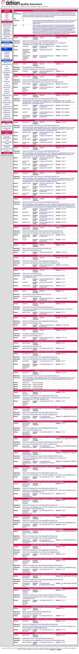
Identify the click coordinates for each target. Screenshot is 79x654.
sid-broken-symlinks (7, 49)
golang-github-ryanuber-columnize (26, 592)
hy (63, 22)
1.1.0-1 (52, 477)
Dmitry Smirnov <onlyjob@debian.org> (33, 82)
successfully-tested (44, 348)
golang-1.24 (53, 25)
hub (61, 22)
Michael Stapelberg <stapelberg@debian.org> (35, 127)
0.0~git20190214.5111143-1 (47, 418)
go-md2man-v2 (45, 25)
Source (7, 124)
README (7, 36)
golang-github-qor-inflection (60, 32)
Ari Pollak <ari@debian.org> (30, 69)
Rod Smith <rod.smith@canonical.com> (33, 333)
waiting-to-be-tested (44, 49)
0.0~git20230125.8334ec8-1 (47, 541)
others (67, 648)
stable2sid (7, 114)
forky (7, 79)
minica (66, 22)
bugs (10, 126)
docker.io (53, 20)
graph (8, 58)
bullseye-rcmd (7, 106)
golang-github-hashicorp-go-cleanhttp (26, 485)
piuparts (4, 648)
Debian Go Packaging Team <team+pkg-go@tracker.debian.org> (40, 41)
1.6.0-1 (52, 401)
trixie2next (7, 91)
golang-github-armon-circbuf (26, 410)
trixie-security (6, 87)
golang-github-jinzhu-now (68, 31)
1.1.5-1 (52, 554)
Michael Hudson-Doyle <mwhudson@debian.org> (51, 129)
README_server (7, 38)
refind (38, 23)
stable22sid (7, 116)
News (6, 15)
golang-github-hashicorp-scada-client (51, 31)
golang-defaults (37, 22)
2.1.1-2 (52, 600)
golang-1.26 (66, 20)
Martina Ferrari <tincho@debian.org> (52, 397)
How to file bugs (6, 23)
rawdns (35, 23)
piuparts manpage (7, 40)
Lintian (7, 140)
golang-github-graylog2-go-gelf (41, 28)
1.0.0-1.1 (52, 524)
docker (41, 20)
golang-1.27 (73, 20)
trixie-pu (7, 89)
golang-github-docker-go (67, 26)
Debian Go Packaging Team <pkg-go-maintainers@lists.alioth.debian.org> (42, 231)
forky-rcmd (7, 81)
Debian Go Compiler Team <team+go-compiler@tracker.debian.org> (41, 125)
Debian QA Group (7, 134)
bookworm (7, 93)
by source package (6, 55)
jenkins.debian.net (7, 149)
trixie (7, 83)
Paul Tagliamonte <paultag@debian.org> (33, 67)
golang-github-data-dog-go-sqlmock (50, 26)
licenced (12, 648)
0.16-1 (52, 348)
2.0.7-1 (52, 361)
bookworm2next (6, 102)
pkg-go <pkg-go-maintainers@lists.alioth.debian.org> (36, 248)
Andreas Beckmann (50, 648)
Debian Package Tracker (6, 142)
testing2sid (7, 77)
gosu (58, 22)
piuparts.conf (6, 31)
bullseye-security (6, 108)
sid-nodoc (7, 70)
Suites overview (6, 46)
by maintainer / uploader (7, 52)
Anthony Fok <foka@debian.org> (67, 207)
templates (8, 25)
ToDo (6, 129)
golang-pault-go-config (50, 33)
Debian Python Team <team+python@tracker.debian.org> (38, 307)
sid (7, 66)
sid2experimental (7, 64)
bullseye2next (7, 112)
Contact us (7, 19)
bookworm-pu (7, 100)
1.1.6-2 (52, 629)
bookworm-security (7, 98)
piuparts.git (73, 648)
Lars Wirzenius (30, 648)
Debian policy (7, 27)
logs (10, 34)
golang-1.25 (60, 20)
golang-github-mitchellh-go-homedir (42, 32)
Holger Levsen (60, 648)
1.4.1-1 (52, 432)
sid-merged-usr (7, 72)
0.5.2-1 (52, 493)
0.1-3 (51, 615)
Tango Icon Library (44, 649)
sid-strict (7, 68)
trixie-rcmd (7, 85)
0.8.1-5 (52, 642)
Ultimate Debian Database (6, 146)
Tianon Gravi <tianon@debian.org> (32, 43)
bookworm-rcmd (6, 95)
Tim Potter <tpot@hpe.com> (49, 43)
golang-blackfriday (61, 25)
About (6, 13)
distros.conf (7, 33)
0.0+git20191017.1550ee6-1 (47, 462)
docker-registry (47, 20)
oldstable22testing (7, 120)
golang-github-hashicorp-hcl (26, 518)
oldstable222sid (6, 118)
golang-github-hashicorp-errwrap (59, 28)
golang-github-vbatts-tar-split (49, 22)
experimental (6, 62)
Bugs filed (7, 44)
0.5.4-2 (52, 510)
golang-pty (59, 33)
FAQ (7, 17)
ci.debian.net (6, 151)
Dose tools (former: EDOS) (7, 137)
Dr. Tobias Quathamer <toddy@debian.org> (45, 130)
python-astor (66, 33)
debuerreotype (37, 25)
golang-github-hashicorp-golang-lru (55, 29)
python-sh (71, 22)
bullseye (7, 104)
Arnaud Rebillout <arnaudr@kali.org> (32, 100)
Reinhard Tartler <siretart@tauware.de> (44, 44)
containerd (36, 20)
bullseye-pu (7, 110)
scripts (4, 34)
